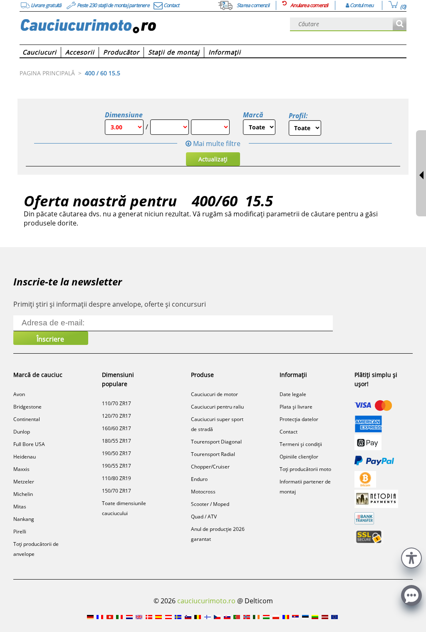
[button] (411, 556)
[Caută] (399, 24)
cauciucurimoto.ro (206, 600)
